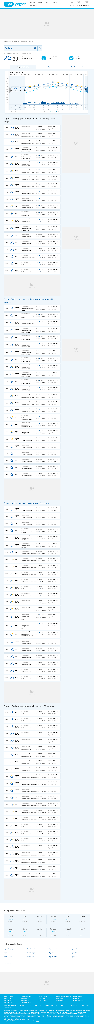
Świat (47, 3)
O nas (29, 1005)
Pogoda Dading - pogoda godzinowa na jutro (23, 299)
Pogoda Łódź (59, 998)
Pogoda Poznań (25, 1000)
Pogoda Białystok (8, 996)
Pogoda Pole (7, 953)
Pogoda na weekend (77, 67)
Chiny (15, 41)
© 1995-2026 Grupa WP (10, 1005)
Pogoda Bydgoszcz (26, 996)
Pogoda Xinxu (30, 957)
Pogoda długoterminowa (50, 67)
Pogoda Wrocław (8, 1002)
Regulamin (64, 1005)
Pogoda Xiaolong (8, 957)
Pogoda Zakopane (25, 1002)
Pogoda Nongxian (53, 949)
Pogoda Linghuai (31, 953)
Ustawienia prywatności (51, 1005)
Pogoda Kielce (7, 998)
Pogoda (20, 4)
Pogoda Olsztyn (77, 998)
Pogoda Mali (74, 957)
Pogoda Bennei (74, 953)
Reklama (22, 1005)
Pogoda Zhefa (52, 953)
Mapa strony (74, 1005)
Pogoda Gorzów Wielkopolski (63, 996)
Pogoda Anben (74, 949)
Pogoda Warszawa (78, 1000)
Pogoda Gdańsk (42, 996)
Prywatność (38, 1005)
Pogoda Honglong (8, 949)
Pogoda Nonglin (31, 949)
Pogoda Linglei (53, 957)
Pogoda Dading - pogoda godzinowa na (21, 503)
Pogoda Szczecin (60, 1000)
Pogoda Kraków (25, 998)
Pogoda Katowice (77, 996)
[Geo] (40, 48)
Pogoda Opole (7, 1000)
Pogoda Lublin (42, 998)
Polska (32, 3)
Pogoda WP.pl (7, 41)
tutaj (38, 1021)
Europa (40, 3)
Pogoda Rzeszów (42, 1000)
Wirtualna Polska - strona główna (9, 4)
